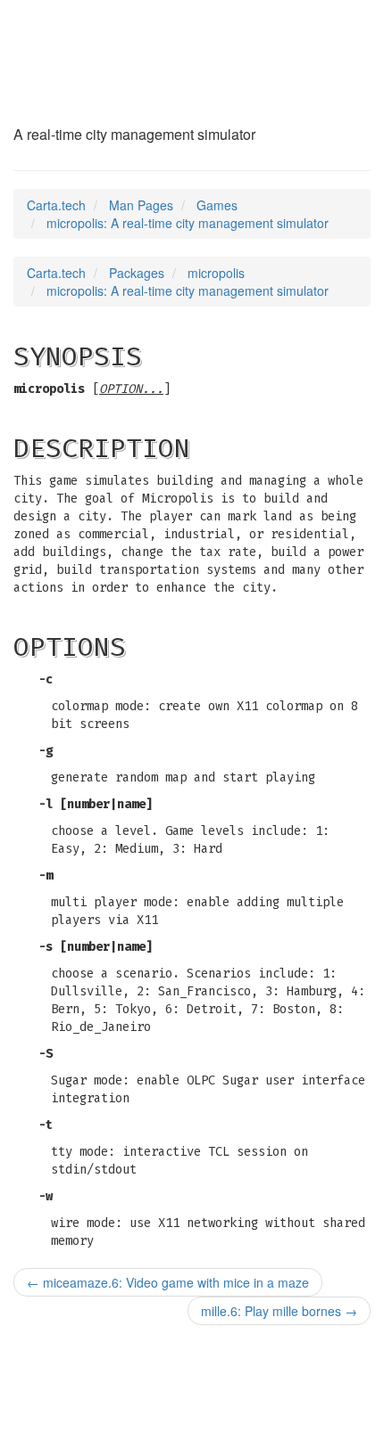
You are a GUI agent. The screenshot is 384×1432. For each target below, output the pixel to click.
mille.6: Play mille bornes (279, 1311)
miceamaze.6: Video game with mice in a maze (168, 1282)
